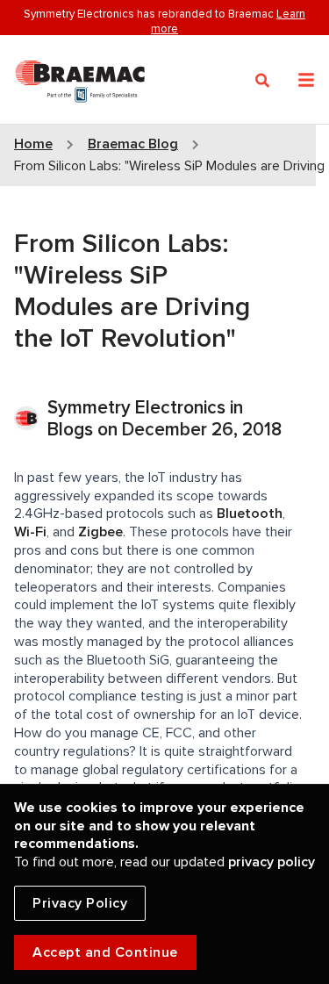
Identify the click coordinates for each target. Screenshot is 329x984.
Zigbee (100, 532)
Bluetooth (250, 513)
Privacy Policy (79, 903)
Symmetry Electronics (138, 408)
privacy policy (271, 862)
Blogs (70, 429)
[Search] (263, 80)
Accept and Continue (105, 952)
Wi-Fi (30, 532)
